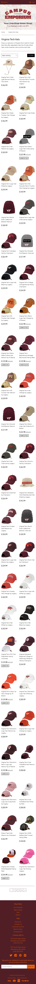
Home (3, 32)
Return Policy (18, 929)
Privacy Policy (12, 978)
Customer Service (18, 927)
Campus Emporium (19, 975)
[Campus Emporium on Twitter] (11, 956)
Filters (31, 55)
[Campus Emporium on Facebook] (15, 956)
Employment (18, 932)
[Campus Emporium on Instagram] (25, 956)
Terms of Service (22, 978)
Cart (33, 2)
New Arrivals (18, 910)
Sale (18, 912)
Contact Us (18, 924)
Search (18, 915)
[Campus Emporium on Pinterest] (20, 956)
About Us (18, 922)
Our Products (18, 907)
